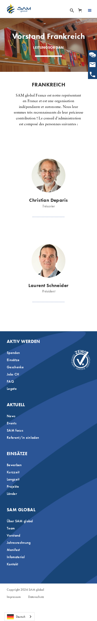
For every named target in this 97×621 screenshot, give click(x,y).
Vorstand (13, 535)
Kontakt (12, 564)
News (11, 416)
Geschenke (15, 367)
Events (11, 423)
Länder (12, 493)
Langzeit (13, 479)
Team (11, 528)
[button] (80, 10)
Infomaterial (16, 557)
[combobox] (20, 616)
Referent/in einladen (23, 437)
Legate (12, 388)
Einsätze (13, 360)
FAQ (10, 381)
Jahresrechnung (18, 542)
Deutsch (20, 617)
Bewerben (14, 465)
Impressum (14, 597)
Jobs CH (13, 374)
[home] (19, 8)
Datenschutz (36, 597)
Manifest (13, 549)
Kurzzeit (13, 472)
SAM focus (15, 430)
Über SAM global (20, 521)
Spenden (13, 352)
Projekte (13, 486)
